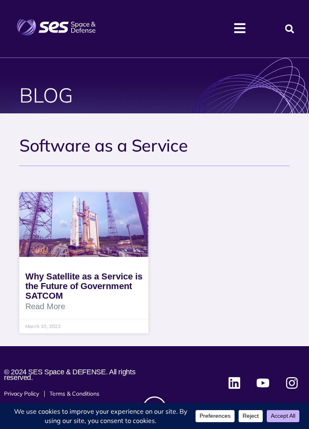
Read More (45, 306)
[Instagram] (291, 382)
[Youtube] (263, 382)
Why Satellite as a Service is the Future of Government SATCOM (83, 286)
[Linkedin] (234, 382)
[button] (289, 28)
